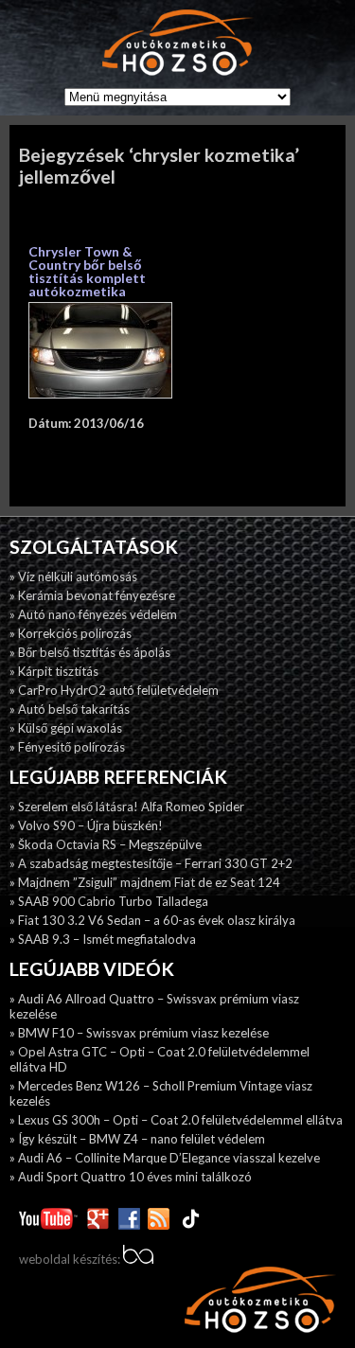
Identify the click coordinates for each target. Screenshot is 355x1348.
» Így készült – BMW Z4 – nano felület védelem (137, 1138)
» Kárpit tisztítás (53, 671)
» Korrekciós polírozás (70, 633)
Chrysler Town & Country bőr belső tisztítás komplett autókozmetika (87, 271)
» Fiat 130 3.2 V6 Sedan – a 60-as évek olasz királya (152, 920)
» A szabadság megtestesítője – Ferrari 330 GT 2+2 (151, 863)
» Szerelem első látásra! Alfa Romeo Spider (126, 806)
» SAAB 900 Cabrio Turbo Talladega (108, 901)
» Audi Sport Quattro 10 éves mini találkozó (130, 1176)
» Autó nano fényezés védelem (93, 614)
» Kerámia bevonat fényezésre (92, 595)
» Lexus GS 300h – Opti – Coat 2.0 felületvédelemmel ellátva (176, 1119)
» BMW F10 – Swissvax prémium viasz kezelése (139, 1032)
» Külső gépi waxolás (65, 728)
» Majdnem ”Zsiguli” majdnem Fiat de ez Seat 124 (144, 882)
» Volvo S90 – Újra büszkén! (86, 825)
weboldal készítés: (71, 1259)
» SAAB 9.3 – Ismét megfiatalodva (102, 939)
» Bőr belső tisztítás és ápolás (89, 652)
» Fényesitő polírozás (67, 746)
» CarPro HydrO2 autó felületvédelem (114, 690)
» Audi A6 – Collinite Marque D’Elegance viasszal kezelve (164, 1157)
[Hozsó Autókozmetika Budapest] (178, 44)
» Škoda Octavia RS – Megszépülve (105, 844)
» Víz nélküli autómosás (73, 576)
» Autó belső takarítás (69, 709)
